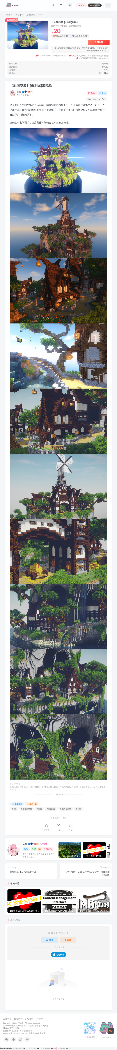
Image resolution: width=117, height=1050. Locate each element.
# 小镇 (78, 808)
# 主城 (39, 808)
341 (27, 849)
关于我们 (40, 1018)
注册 (69, 940)
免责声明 (18, 1018)
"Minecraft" (7, 1025)
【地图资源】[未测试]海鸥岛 (31, 85)
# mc (14, 808)
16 (35, 849)
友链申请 (7, 1018)
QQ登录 (60, 954)
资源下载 (19, 15)
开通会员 (96, 5)
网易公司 (21, 1030)
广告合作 (29, 1018)
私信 (103, 93)
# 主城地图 (51, 808)
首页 (10, 15)
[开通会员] (111, 1031)
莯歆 (19, 91)
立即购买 (99, 42)
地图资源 (31, 15)
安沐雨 (20, 1023)
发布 (83, 5)
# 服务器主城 (65, 808)
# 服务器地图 (26, 808)
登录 (51, 940)
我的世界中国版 (9, 1030)
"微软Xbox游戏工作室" (30, 1025)
